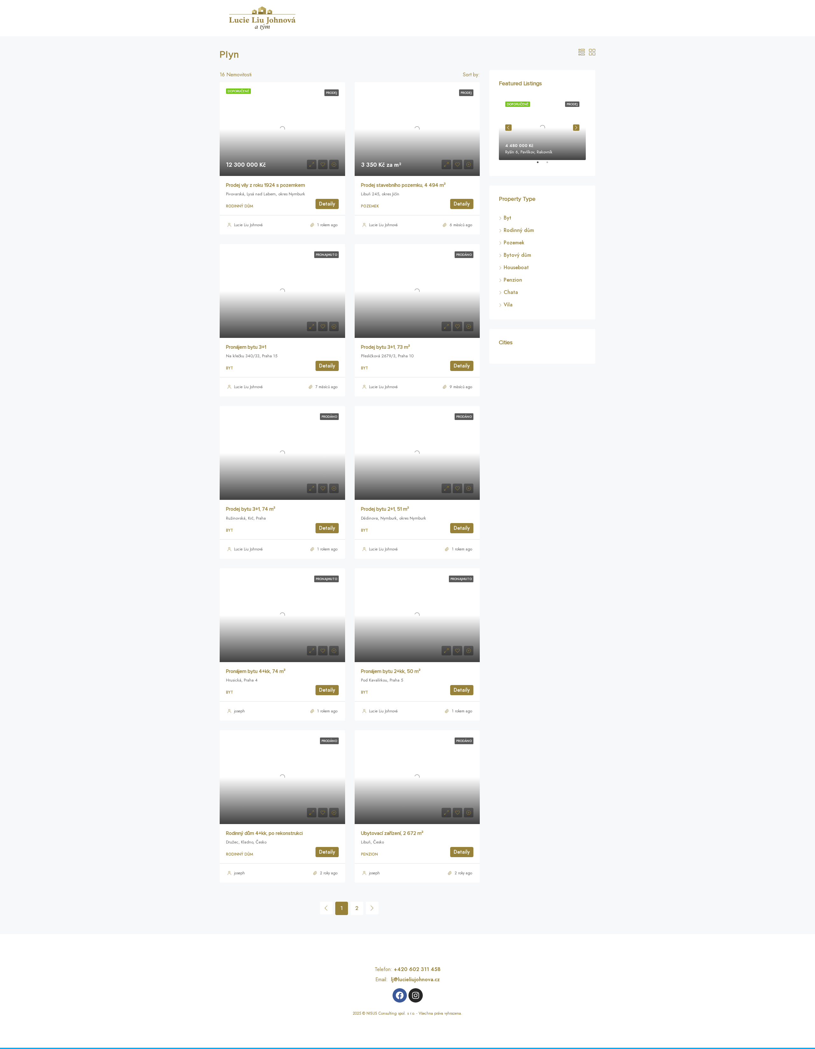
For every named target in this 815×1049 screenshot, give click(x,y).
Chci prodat (499, 18)
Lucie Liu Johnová (248, 229)
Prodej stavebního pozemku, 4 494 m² (403, 189)
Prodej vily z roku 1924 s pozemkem (265, 189)
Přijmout (675, 1021)
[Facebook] (400, 999)
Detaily (327, 207)
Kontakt (730, 1036)
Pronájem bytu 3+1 (246, 351)
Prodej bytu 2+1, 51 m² (385, 513)
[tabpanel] (542, 127)
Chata (511, 292)
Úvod (358, 18)
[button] (802, 972)
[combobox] (457, 76)
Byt (507, 217)
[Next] (372, 912)
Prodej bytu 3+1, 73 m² (385, 351)
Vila (508, 304)
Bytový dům (517, 255)
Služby (380, 18)
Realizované (410, 18)
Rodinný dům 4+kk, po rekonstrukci (264, 837)
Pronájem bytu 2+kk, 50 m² (391, 675)
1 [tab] (541, 165)
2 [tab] (550, 165)
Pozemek (514, 242)
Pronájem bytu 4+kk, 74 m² (256, 675)
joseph (239, 715)
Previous (508, 127)
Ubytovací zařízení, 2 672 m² (392, 837)
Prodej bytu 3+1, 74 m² (250, 513)
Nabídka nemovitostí (454, 18)
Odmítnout (728, 1021)
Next (576, 127)
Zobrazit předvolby (781, 1021)
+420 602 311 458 (417, 973)
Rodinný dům (519, 230)
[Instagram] (415, 999)
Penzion (513, 279)
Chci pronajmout (538, 18)
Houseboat (516, 267)
